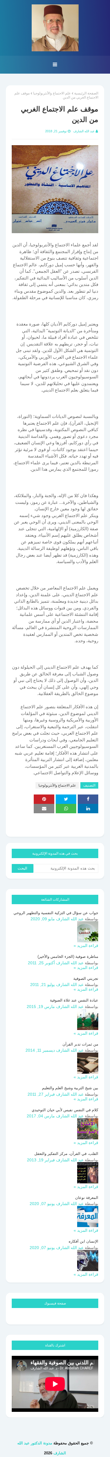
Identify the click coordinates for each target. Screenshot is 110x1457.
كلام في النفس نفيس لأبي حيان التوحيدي (65, 1110)
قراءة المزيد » (86, 945)
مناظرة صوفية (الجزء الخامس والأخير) (68, 956)
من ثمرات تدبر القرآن (80, 1044)
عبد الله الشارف (84, 131)
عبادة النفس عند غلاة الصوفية (74, 1000)
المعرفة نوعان (86, 1197)
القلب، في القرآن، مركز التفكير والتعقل (66, 1153)
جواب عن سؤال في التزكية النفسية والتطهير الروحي (55, 913)
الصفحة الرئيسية (86, 93)
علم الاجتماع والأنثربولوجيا (52, 93)
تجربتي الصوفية (85, 978)
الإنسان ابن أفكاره (83, 1241)
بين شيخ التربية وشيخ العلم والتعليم (70, 1088)
